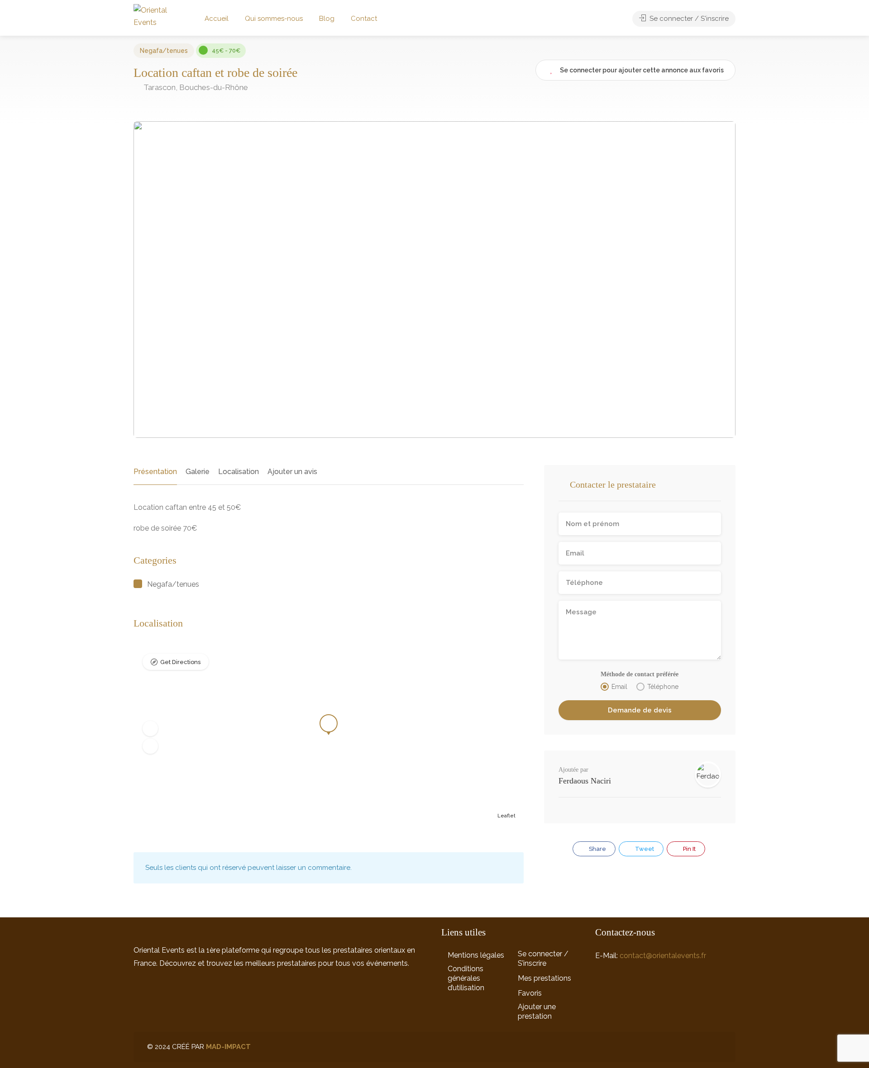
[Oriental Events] (157, 15)
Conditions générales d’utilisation (466, 978)
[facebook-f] (701, 1047)
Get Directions (180, 662)
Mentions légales (476, 955)
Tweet (644, 848)
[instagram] (686, 1047)
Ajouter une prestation (537, 1011)
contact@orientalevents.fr (663, 955)
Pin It (689, 848)
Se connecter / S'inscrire (688, 18)
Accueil (217, 18)
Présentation (155, 471)
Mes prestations (544, 978)
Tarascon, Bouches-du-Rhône (195, 87)
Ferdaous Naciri (585, 780)
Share (596, 848)
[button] (150, 728)
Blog (326, 18)
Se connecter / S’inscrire (543, 958)
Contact (364, 18)
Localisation (238, 471)
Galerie (198, 471)
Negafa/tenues (164, 50)
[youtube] (716, 1047)
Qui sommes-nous (274, 18)
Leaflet (506, 816)
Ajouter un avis (292, 471)
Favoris (530, 993)
